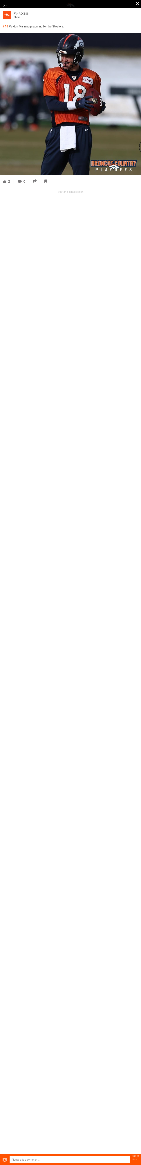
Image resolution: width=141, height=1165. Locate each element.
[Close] (137, 4)
